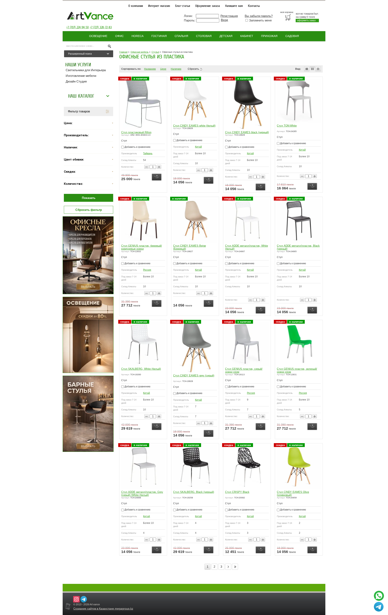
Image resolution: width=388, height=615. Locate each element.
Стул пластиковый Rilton (136, 132)
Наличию (176, 69)
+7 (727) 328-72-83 (101, 27)
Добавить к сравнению (137, 147)
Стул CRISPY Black (237, 491)
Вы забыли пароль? (259, 16)
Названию (150, 69)
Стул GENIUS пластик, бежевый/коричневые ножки (141, 247)
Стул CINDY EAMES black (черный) (247, 132)
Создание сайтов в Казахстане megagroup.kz (103, 608)
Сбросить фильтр (88, 209)
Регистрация (229, 16)
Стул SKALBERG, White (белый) (141, 368)
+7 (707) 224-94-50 (77, 27)
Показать (88, 198)
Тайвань (147, 153)
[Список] (306, 69)
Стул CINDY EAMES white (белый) (194, 125)
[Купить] (157, 177)
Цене (163, 69)
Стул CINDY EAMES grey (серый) (193, 375)
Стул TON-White (287, 125)
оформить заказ (306, 20)
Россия (147, 269)
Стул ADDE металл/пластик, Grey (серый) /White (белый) (142, 493)
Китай (198, 146)
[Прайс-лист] (318, 69)
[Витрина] (312, 69)
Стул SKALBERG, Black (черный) (193, 491)
